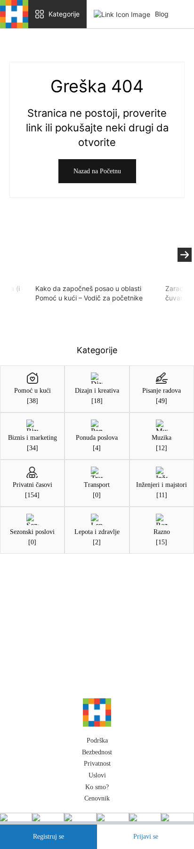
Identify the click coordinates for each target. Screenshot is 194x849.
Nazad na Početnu (97, 171)
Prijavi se (145, 836)
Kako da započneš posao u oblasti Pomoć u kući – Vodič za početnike (89, 293)
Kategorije (64, 14)
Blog (162, 14)
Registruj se (48, 836)
